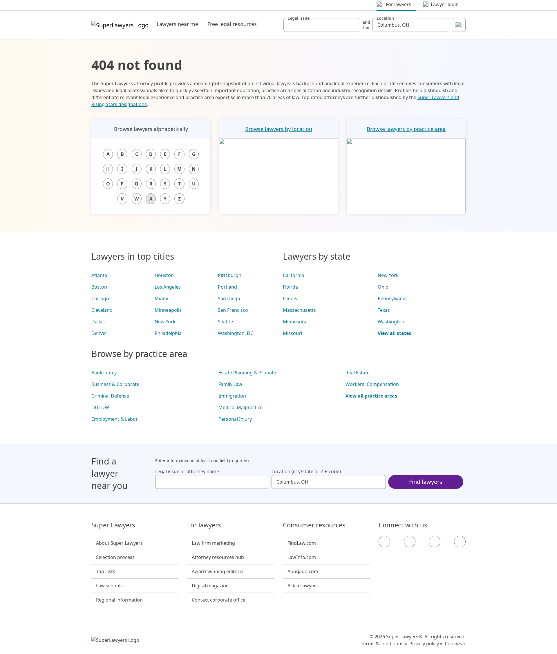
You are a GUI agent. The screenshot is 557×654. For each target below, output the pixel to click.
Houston (164, 275)
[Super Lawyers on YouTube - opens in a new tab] (434, 541)
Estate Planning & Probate (247, 373)
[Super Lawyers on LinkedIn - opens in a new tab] (460, 541)
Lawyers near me (177, 24)
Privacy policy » (425, 643)
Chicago (100, 298)
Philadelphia (168, 333)
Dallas (98, 322)
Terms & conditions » (384, 643)
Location (385, 18)
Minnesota (294, 322)
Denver (99, 333)
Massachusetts (299, 310)
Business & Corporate (115, 384)
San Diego (229, 298)
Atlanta (99, 275)
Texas (384, 310)
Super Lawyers (113, 525)
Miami (161, 298)
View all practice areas (371, 396)
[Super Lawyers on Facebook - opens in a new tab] (384, 541)
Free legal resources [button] (232, 24)
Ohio (383, 287)
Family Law (230, 384)
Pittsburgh (229, 275)
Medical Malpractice (240, 407)
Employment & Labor (114, 419)
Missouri (292, 333)
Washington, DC (235, 333)
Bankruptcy (104, 373)
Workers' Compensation (372, 384)
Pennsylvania (392, 298)
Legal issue (298, 18)
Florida (290, 287)
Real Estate (358, 373)
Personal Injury (235, 419)
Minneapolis (168, 310)
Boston (99, 287)
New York (165, 322)
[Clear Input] (353, 24)
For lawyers (204, 525)
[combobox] (321, 25)
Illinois (290, 298)
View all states (394, 333)
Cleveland (102, 310)
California (293, 275)
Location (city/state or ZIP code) (306, 471)
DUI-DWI (101, 407)
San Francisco (233, 310)
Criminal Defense (110, 396)
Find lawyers (425, 482)
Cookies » (455, 643)
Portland (227, 287)
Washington (391, 322)
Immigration (232, 396)
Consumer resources (314, 525)
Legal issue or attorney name (187, 471)
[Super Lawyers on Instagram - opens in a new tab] (409, 541)
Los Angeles (168, 287)
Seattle (225, 322)
